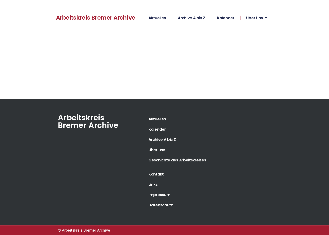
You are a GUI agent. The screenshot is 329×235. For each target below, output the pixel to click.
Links (153, 184)
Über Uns (254, 18)
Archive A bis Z (191, 18)
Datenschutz (161, 205)
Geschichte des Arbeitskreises (177, 160)
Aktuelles (157, 18)
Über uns (157, 149)
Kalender (225, 18)
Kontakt (156, 174)
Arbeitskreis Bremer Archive (95, 17)
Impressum (159, 194)
